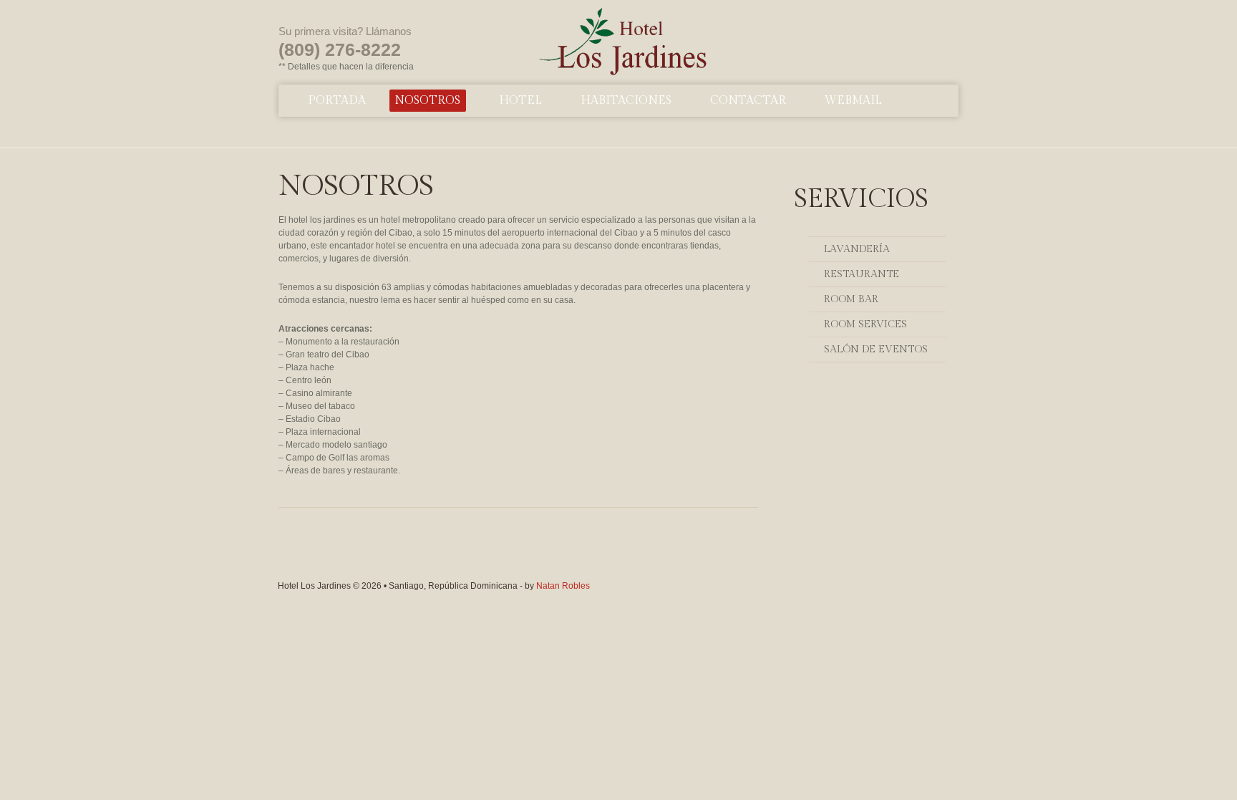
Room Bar (851, 299)
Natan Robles (563, 586)
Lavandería (857, 249)
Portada (337, 100)
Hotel (520, 100)
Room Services (865, 324)
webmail (853, 100)
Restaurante (861, 274)
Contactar (748, 100)
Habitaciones (626, 100)
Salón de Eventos (876, 349)
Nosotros (427, 100)
